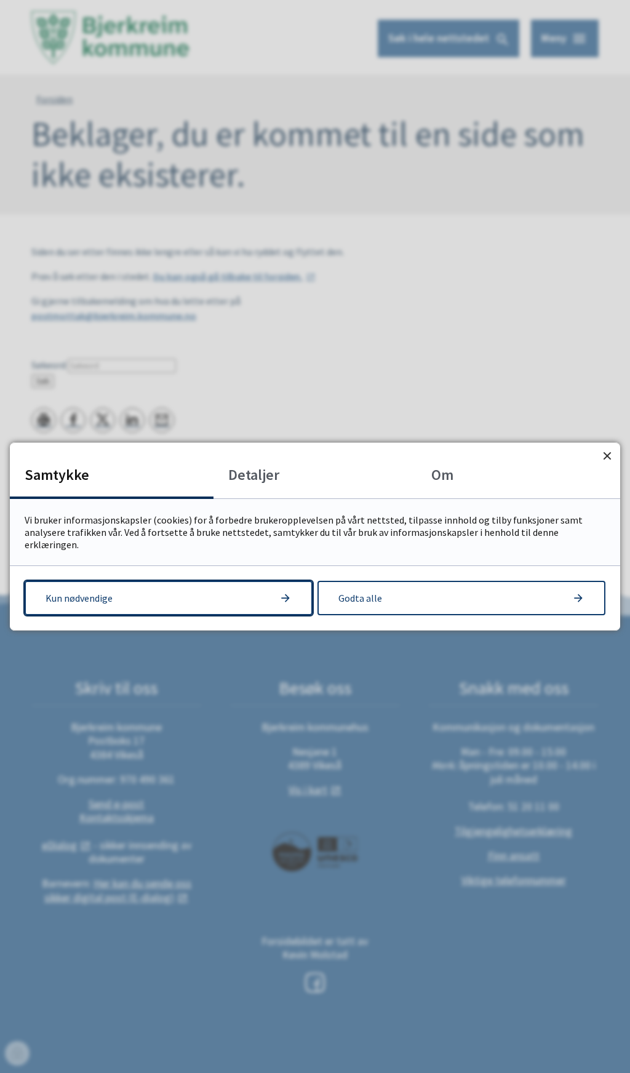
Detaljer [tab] (253, 474)
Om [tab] (442, 474)
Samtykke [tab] (57, 474)
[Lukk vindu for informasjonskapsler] (607, 456)
